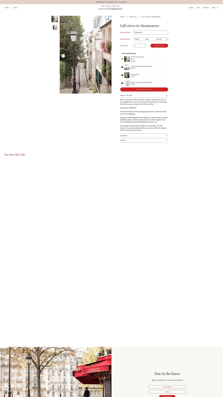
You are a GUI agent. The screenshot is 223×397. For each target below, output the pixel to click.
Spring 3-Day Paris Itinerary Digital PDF (141, 82)
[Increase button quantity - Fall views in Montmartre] (144, 46)
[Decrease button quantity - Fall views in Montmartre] (136, 46)
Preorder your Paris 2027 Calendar (111, 2)
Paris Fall (133, 17)
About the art (126, 95)
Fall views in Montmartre (137, 57)
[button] (7, 7)
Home (122, 17)
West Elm (132, 114)
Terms (122, 140)
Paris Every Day (135, 74)
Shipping (123, 136)
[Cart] (217, 7)
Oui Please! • (144, 89)
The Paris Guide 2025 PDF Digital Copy (141, 66)
